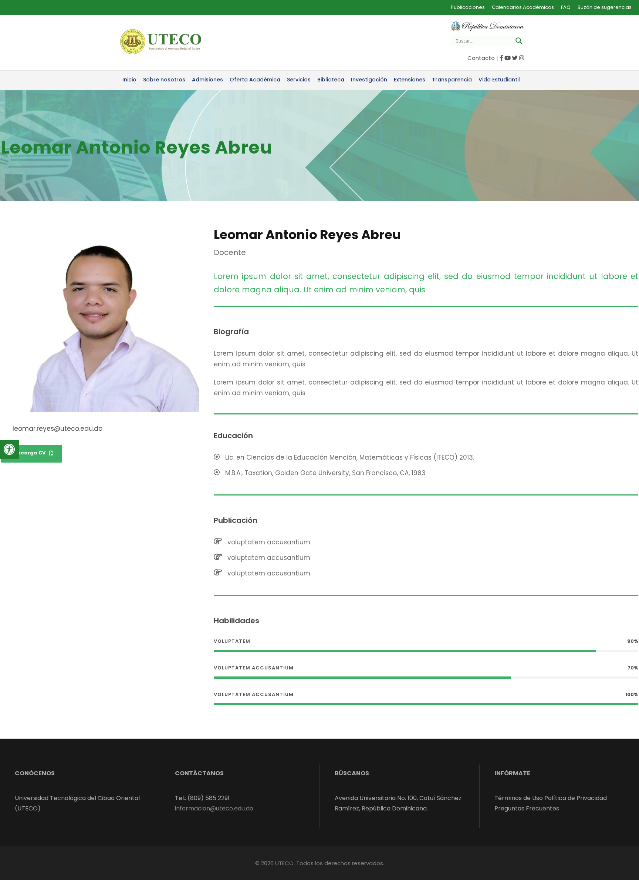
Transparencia (452, 79)
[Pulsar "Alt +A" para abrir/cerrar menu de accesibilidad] (9, 449)
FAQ (566, 7)
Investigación (369, 79)
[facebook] (501, 58)
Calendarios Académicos (523, 7)
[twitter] (515, 58)
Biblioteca (330, 79)
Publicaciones (468, 7)
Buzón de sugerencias (605, 7)
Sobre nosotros (164, 79)
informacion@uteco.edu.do (214, 808)
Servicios (299, 79)
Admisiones (207, 79)
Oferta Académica (255, 79)
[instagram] (521, 58)
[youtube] (507, 58)
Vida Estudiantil (499, 79)
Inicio (129, 79)
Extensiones (409, 79)
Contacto (481, 58)
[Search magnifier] (519, 41)
